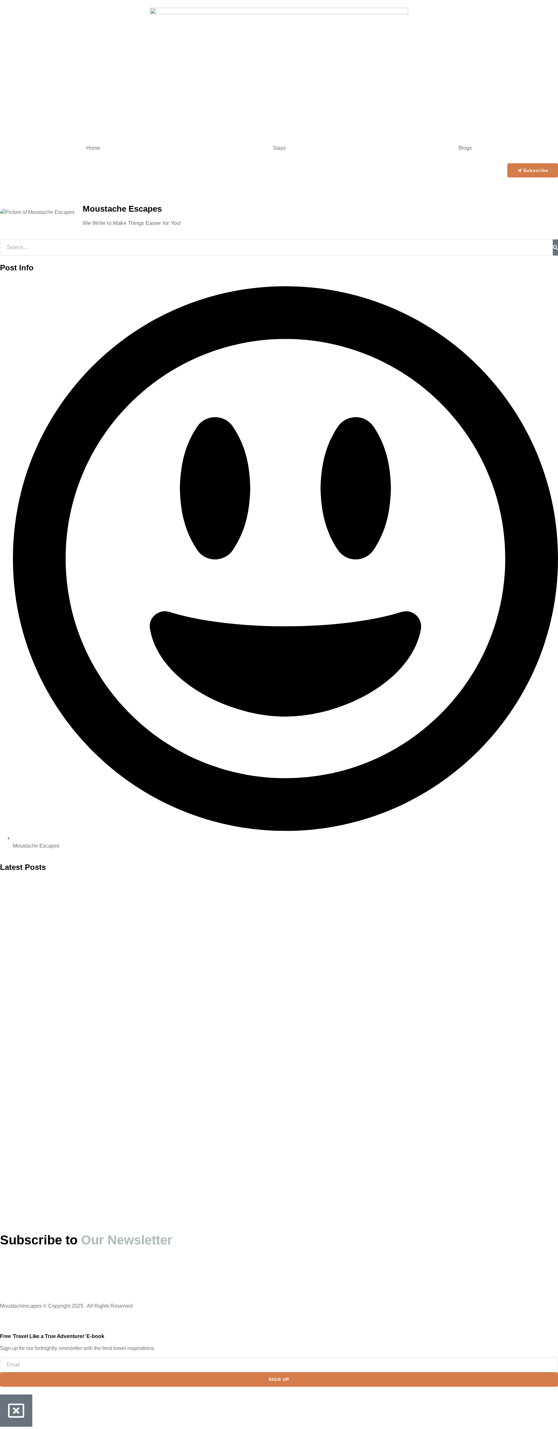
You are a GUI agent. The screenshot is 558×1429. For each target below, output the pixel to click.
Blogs (465, 148)
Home (93, 148)
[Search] (555, 247)
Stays (279, 148)
